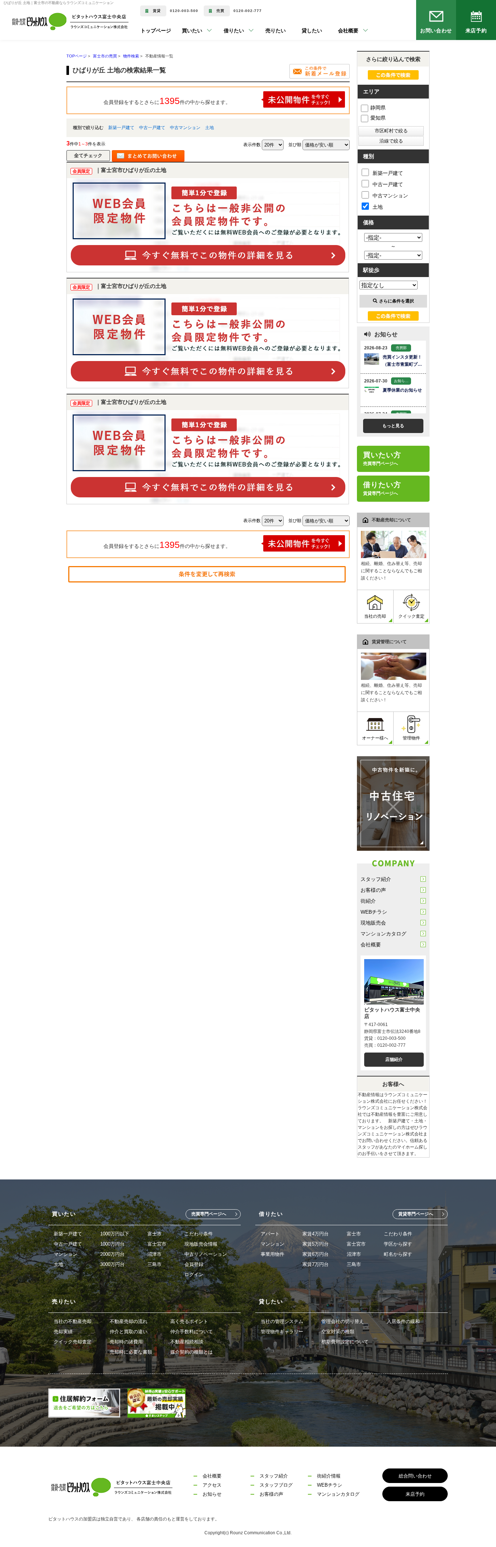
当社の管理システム (282, 1321)
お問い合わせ (436, 30)
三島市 (154, 1264)
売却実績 (63, 1331)
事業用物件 (272, 1254)
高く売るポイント (189, 1321)
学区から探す (398, 1244)
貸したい (301, 30)
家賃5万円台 (315, 1244)
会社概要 (371, 944)
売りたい (264, 30)
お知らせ (212, 1494)
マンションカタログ (383, 934)
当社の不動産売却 (73, 1321)
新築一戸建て (121, 127)
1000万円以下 (114, 1234)
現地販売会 (373, 923)
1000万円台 (112, 1244)
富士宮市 (156, 1244)
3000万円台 (112, 1264)
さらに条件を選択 (396, 301)
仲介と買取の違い (128, 1331)
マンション (65, 1254)
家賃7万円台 (315, 1264)
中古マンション (185, 127)
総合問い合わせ (415, 1476)
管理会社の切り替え (342, 1321)
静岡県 (378, 108)
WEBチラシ (374, 912)
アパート (270, 1234)
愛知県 (378, 118)
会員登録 (193, 1264)
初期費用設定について (345, 1341)
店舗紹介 (394, 1059)
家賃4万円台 (315, 1234)
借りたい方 (382, 488)
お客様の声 (373, 890)
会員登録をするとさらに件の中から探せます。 (167, 101)
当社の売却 (375, 616)
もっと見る (393, 425)
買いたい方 (382, 458)
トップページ (156, 30)
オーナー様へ (375, 738)
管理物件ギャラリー (282, 1331)
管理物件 (411, 738)
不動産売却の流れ (128, 1321)
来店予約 (476, 30)
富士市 (154, 1234)
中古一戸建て (152, 127)
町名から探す (398, 1254)
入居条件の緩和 (403, 1321)
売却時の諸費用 (126, 1341)
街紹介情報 (329, 1476)
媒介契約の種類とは (191, 1352)
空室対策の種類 (337, 1331)
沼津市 (154, 1254)
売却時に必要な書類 (131, 1352)
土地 (209, 127)
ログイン (193, 1274)
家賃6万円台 (315, 1254)
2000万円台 (112, 1254)
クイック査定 (411, 616)
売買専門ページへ (208, 1214)
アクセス (212, 1485)
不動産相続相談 (186, 1341)
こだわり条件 (198, 1234)
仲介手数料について (191, 1331)
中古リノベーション (205, 1254)
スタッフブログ (276, 1485)
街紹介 (368, 901)
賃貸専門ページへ (415, 1214)
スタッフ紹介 (376, 879)
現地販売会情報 (200, 1244)
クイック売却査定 (73, 1341)
